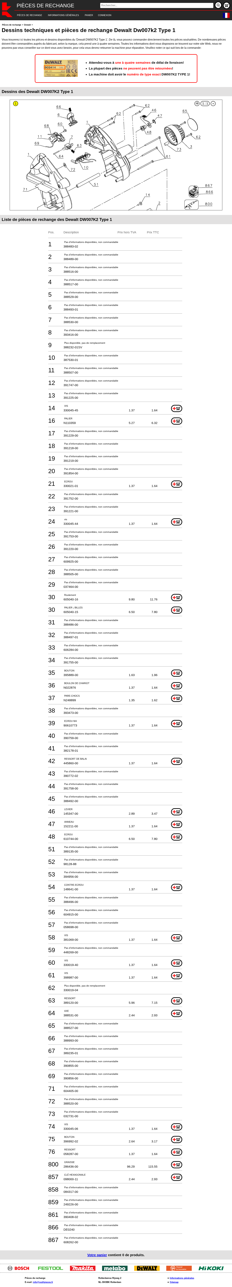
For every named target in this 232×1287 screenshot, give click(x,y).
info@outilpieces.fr (43, 1282)
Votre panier (97, 1255)
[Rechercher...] (218, 5)
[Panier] (226, 5)
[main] (116, 641)
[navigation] (111, 15)
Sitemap (174, 1282)
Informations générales (182, 1278)
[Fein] (180, 1269)
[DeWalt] (148, 1269)
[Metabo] (116, 1269)
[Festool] (52, 1269)
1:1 (205, 104)
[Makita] (84, 1269)
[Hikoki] (212, 1269)
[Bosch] (19, 1269)
